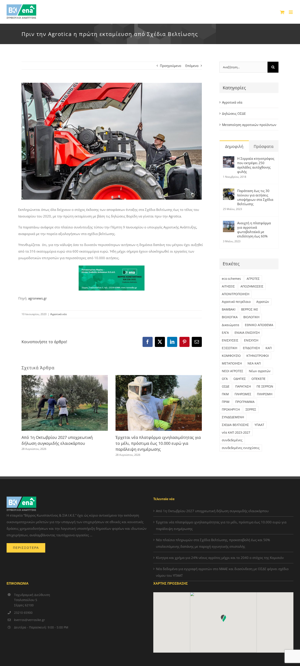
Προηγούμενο (170, 65)
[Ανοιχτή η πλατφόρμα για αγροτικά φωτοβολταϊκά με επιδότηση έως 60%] (228, 224)
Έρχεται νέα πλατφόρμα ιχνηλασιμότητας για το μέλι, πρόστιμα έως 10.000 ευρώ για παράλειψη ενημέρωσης (158, 443)
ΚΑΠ (269, 348)
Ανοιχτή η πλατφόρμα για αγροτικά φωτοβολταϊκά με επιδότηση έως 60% (254, 229)
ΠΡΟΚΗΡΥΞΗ (231, 409)
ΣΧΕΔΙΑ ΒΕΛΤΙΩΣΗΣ (235, 425)
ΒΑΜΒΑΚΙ (228, 309)
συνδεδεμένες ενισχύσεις (241, 448)
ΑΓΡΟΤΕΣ (253, 279)
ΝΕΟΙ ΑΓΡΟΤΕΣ (232, 371)
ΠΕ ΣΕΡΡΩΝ (265, 386)
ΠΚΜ (225, 394)
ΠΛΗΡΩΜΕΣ (243, 394)
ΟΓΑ (225, 379)
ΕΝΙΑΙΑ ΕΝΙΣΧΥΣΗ (247, 333)
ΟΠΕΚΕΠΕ (258, 379)
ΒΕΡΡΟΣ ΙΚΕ (249, 309)
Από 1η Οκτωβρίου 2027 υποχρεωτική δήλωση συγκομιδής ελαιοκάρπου (212, 511)
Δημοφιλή (234, 146)
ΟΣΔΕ (226, 386)
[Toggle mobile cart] (282, 12)
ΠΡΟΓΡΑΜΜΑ (245, 402)
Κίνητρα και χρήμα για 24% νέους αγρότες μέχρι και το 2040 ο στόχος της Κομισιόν (220, 557)
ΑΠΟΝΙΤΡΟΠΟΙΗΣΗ (235, 294)
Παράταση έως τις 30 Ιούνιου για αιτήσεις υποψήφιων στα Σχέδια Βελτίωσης (255, 197)
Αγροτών (262, 302)
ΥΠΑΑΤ (259, 425)
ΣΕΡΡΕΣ (251, 409)
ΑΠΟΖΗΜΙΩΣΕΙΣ (251, 286)
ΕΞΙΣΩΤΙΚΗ (229, 348)
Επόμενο (192, 65)
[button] (25, 416)
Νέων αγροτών (260, 371)
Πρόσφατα (263, 146)
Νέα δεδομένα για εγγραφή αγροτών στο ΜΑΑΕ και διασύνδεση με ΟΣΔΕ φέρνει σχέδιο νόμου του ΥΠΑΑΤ (222, 572)
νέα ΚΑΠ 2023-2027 (236, 432)
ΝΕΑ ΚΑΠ (254, 363)
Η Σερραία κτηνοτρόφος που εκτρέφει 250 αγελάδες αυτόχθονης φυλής (255, 165)
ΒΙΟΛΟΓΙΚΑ (230, 317)
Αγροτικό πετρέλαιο (236, 302)
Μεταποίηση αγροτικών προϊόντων (249, 124)
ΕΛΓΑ (225, 333)
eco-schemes (231, 279)
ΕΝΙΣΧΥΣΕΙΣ (230, 340)
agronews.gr (37, 298)
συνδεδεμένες (232, 440)
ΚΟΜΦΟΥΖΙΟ (231, 356)
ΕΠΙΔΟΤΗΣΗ (251, 348)
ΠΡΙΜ (226, 402)
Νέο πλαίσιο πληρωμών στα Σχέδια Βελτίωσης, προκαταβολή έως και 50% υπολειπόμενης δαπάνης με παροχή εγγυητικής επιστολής (213, 543)
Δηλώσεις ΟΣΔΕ (234, 113)
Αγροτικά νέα (58, 314)
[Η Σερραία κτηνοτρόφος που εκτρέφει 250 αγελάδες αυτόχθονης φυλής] (228, 159)
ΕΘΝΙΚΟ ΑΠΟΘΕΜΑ (259, 325)
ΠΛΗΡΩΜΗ (264, 394)
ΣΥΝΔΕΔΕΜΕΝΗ (233, 417)
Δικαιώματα (230, 325)
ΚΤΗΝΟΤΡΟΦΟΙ (257, 356)
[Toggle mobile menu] (291, 12)
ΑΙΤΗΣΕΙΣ (228, 286)
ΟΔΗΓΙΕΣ (239, 379)
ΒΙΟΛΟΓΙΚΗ (251, 317)
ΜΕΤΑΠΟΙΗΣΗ (232, 363)
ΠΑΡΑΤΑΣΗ (243, 386)
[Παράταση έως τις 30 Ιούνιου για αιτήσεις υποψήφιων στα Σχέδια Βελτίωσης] (228, 192)
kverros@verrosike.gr (29, 620)
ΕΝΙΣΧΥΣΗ (251, 340)
